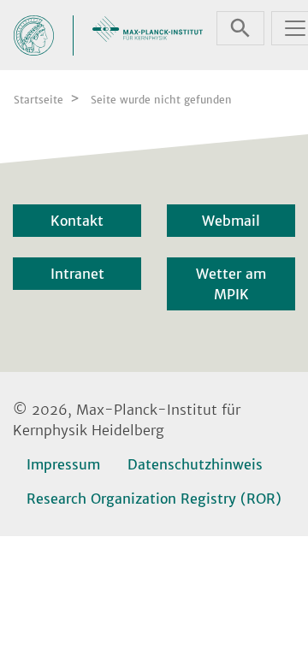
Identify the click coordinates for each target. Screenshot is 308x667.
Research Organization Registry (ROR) (154, 498)
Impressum (63, 464)
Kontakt (77, 220)
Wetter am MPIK (231, 284)
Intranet (77, 273)
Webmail (231, 220)
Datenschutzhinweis (195, 464)
